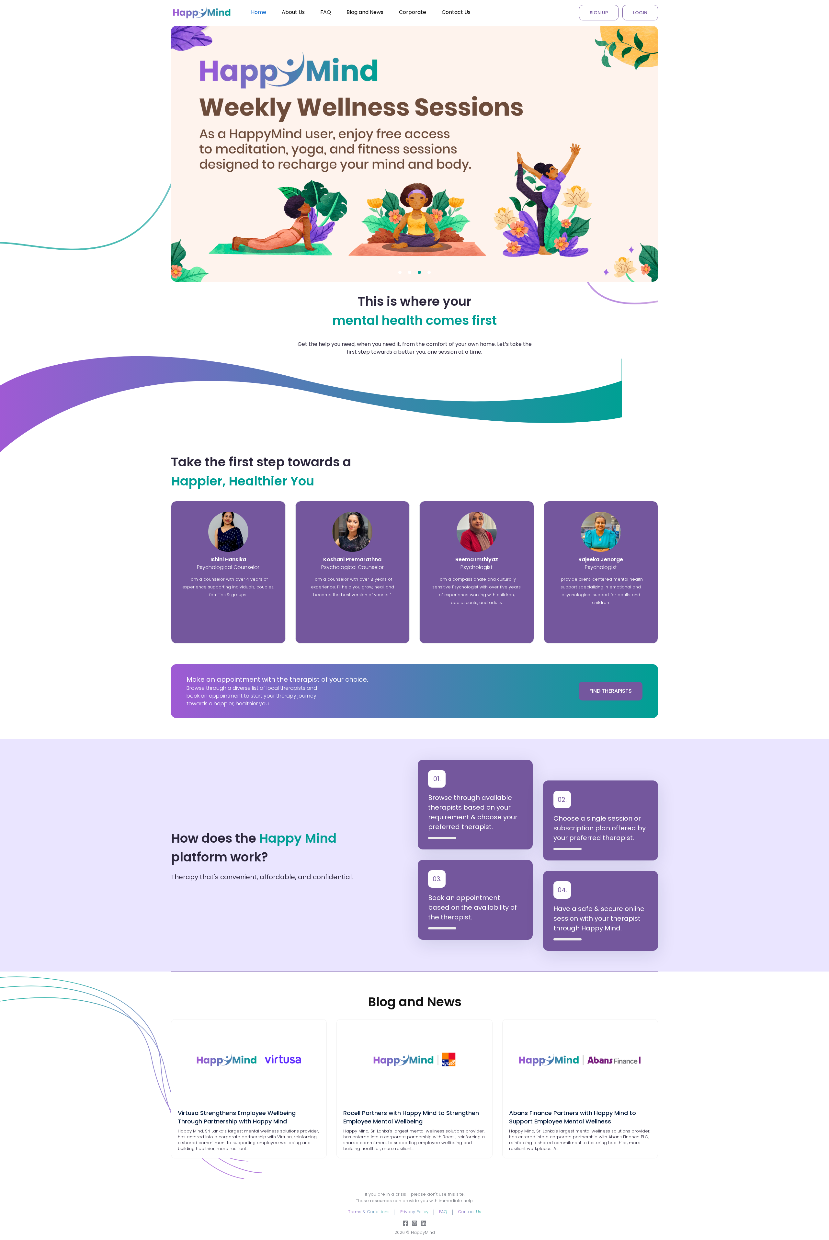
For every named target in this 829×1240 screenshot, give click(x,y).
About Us (293, 12)
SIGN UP (599, 12)
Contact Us (456, 12)
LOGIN (640, 12)
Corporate (412, 12)
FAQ (325, 12)
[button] (400, 272)
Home (258, 12)
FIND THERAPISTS (610, 691)
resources (381, 1200)
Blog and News (364, 12)
